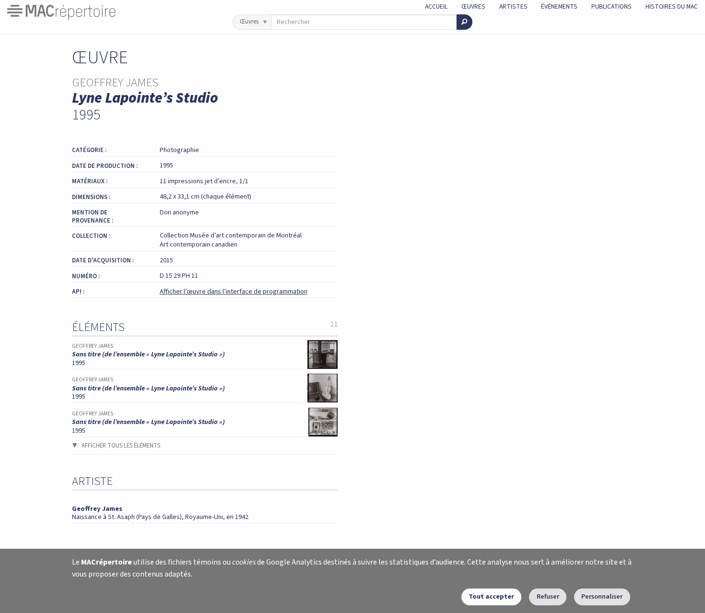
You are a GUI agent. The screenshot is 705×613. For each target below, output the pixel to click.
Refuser (548, 596)
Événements (559, 6)
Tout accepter (491, 596)
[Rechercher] (464, 22)
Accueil (436, 6)
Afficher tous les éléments (121, 445)
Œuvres (473, 6)
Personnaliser (602, 596)
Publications (611, 6)
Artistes (513, 6)
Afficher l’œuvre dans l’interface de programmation (233, 291)
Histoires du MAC (672, 6)
